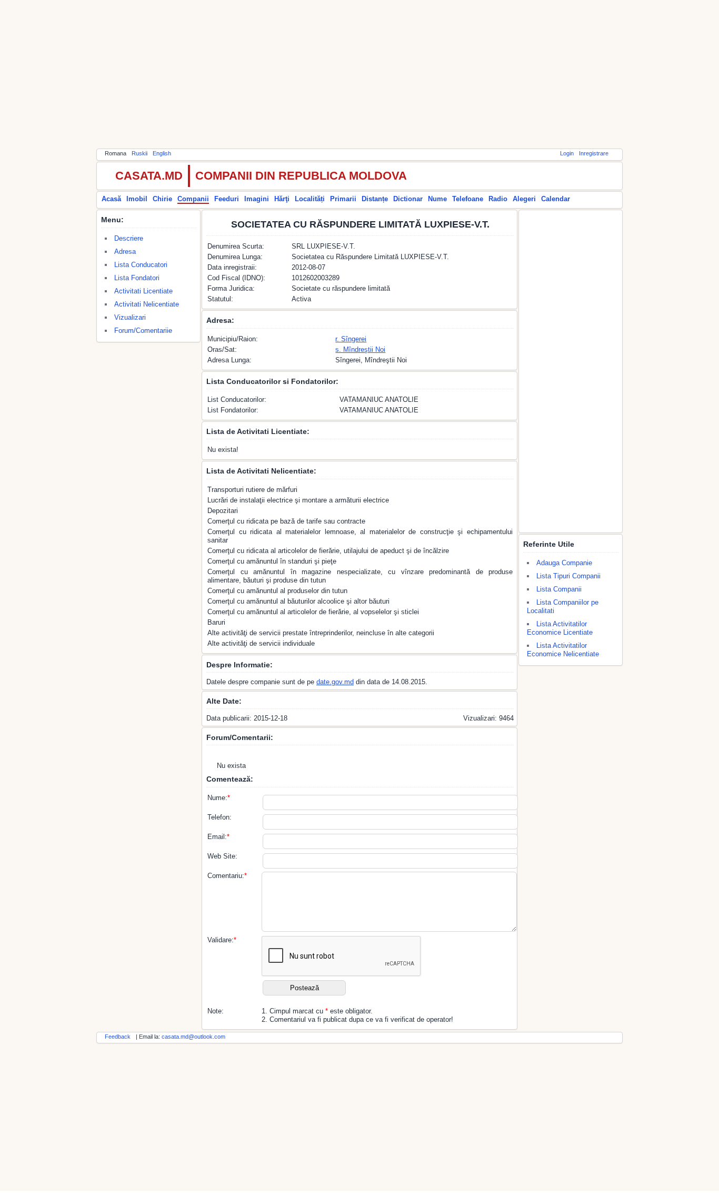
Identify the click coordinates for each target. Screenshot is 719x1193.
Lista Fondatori (136, 278)
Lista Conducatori (140, 265)
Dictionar (408, 199)
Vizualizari (130, 317)
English (162, 153)
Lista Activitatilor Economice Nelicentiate (563, 650)
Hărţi (281, 199)
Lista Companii (559, 589)
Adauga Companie (564, 563)
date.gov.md (335, 682)
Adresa (125, 251)
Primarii (343, 199)
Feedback (118, 1036)
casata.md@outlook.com (193, 1036)
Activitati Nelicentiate (146, 304)
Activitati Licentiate (143, 291)
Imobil (136, 199)
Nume (437, 199)
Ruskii (139, 153)
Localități (310, 199)
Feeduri (226, 199)
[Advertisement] (359, 73)
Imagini (256, 199)
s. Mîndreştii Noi (360, 349)
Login (567, 153)
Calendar (555, 199)
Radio (497, 199)
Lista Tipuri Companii (568, 576)
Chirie (162, 199)
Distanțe (375, 199)
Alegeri (524, 199)
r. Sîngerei (350, 339)
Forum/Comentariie (143, 330)
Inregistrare (593, 153)
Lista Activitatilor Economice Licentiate (560, 628)
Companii (193, 199)
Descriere (128, 238)
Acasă (111, 199)
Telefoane (467, 199)
